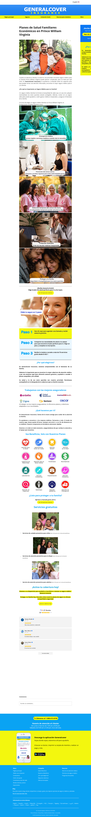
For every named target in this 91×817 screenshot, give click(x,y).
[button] (27, 17)
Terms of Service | (34, 812)
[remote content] (45, 631)
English (15, 803)
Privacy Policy (40, 812)
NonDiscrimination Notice (49, 812)
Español (21, 803)
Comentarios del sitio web (20, 780)
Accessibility (57, 812)
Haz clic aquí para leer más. (20, 793)
